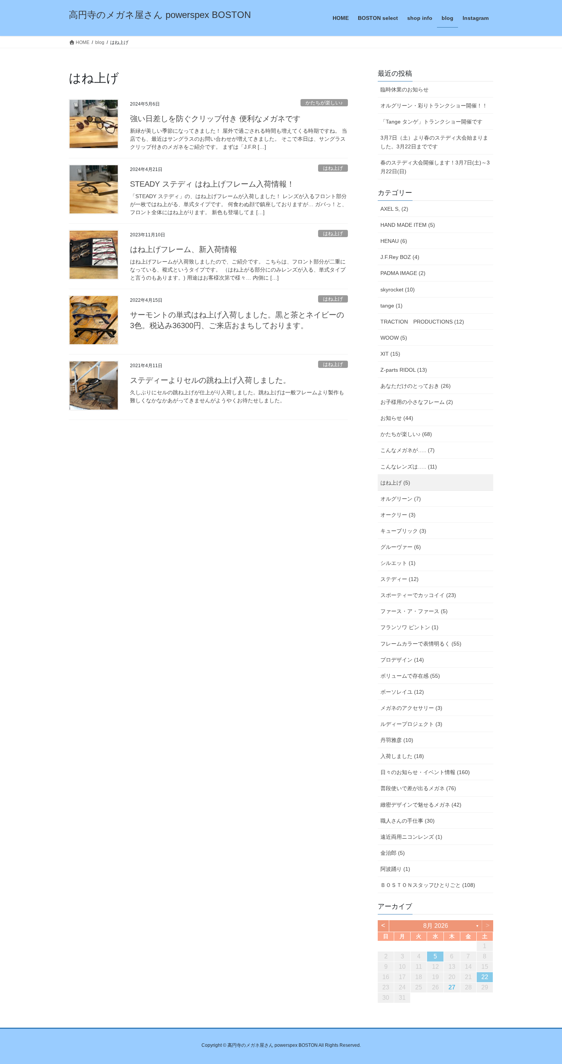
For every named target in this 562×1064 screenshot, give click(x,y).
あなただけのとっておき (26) (415, 386)
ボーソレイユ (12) (402, 692)
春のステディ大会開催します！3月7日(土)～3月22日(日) (435, 166)
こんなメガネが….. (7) (407, 450)
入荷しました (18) (402, 756)
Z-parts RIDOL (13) (403, 370)
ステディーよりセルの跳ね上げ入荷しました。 (210, 380)
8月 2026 (435, 925)
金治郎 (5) (392, 853)
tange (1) (391, 306)
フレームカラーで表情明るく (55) (420, 644)
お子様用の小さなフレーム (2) (416, 402)
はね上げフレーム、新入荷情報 (183, 249)
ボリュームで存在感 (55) (410, 676)
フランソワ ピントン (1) (409, 627)
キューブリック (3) (403, 531)
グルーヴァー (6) (400, 547)
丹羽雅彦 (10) (396, 740)
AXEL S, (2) (394, 209)
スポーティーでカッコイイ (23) (418, 595)
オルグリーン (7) (400, 499)
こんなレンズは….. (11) (408, 467)
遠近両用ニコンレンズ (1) (411, 837)
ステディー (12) (399, 579)
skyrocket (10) (397, 289)
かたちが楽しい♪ (324, 103)
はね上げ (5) (395, 483)
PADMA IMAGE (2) (403, 273)
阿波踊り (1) (395, 869)
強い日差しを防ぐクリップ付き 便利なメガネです (215, 118)
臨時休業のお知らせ (404, 89)
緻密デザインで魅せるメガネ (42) (420, 805)
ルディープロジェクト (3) (411, 724)
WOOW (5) (393, 338)
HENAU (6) (393, 241)
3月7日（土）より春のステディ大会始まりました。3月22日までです (434, 142)
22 (484, 977)
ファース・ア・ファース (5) (414, 611)
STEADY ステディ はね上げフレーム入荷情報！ (212, 184)
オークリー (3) (398, 515)
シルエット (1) (398, 563)
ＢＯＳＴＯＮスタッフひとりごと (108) (427, 885)
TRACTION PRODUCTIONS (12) (422, 322)
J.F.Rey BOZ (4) (399, 257)
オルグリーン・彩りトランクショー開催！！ (433, 105)
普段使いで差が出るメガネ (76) (418, 788)
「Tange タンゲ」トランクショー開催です (431, 122)
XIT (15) (390, 354)
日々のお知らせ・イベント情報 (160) (425, 772)
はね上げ (333, 168)
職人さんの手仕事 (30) (407, 821)
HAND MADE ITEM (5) (407, 225)
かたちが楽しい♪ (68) (406, 434)
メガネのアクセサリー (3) (411, 708)
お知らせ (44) (396, 418)
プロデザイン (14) (402, 660)
